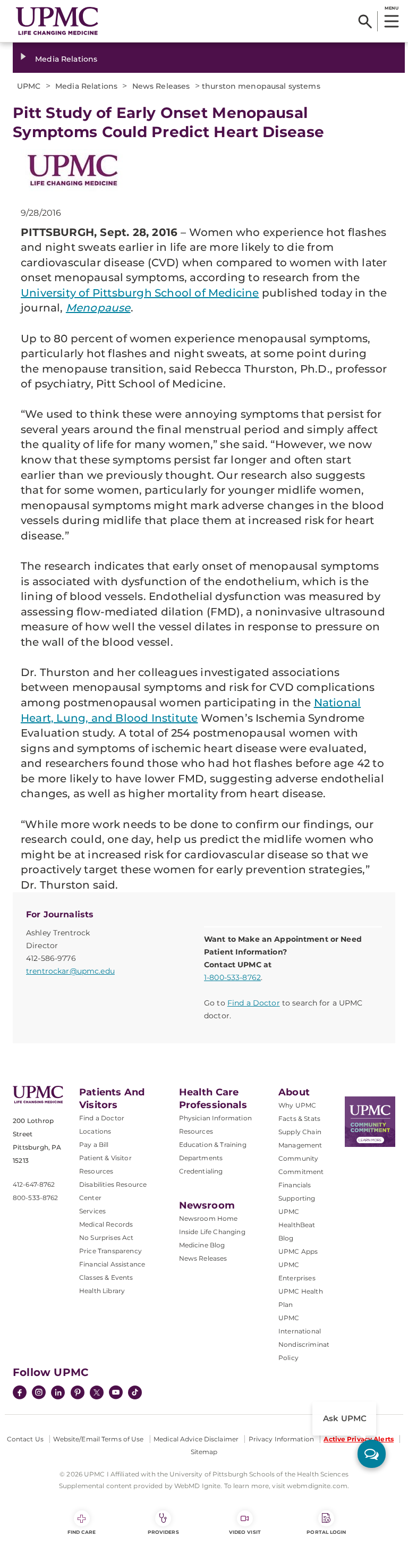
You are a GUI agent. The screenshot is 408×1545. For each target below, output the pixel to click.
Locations (95, 1131)
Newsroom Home (208, 1218)
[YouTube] (116, 1393)
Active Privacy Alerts (359, 1439)
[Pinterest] (77, 1393)
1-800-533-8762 (232, 977)
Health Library (102, 1291)
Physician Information (215, 1118)
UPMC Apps (298, 1251)
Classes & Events (106, 1277)
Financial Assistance (112, 1264)
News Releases (203, 1258)
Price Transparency (110, 1251)
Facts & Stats (299, 1118)
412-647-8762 (34, 1184)
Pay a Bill (94, 1145)
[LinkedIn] (58, 1393)
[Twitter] (97, 1392)
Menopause (98, 307)
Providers (163, 1532)
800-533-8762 (35, 1198)
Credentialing (201, 1171)
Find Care (81, 1532)
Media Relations (66, 59)
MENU (391, 8)
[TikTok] (135, 1392)
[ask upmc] (372, 1454)
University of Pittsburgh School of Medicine (140, 292)
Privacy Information (281, 1439)
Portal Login (326, 1532)
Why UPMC (297, 1105)
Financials (294, 1185)
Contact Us (25, 1439)
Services (92, 1211)
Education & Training (212, 1145)
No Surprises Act (106, 1238)
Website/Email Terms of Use (98, 1439)
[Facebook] (20, 1393)
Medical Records (106, 1224)
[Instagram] (39, 1393)
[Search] (365, 21)
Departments (201, 1158)
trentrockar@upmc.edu (70, 971)
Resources (196, 1131)
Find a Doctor (253, 1003)
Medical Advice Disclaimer (196, 1439)
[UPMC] (57, 21)
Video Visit (245, 1532)
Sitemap (204, 1452)
